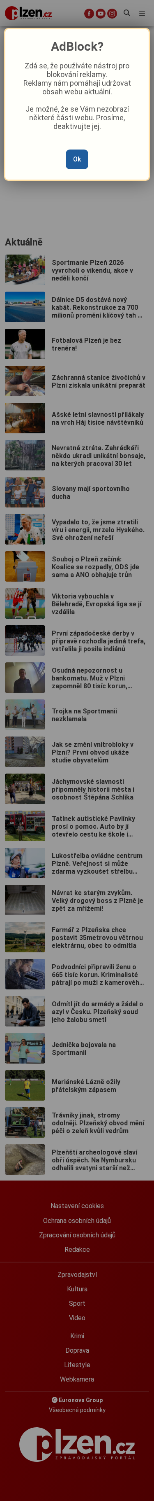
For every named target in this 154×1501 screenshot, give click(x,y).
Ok (77, 159)
